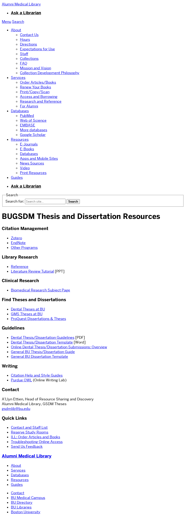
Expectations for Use (37, 49)
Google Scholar (33, 134)
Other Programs (24, 247)
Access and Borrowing (38, 96)
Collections (29, 58)
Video (25, 168)
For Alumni (29, 106)
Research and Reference (40, 101)
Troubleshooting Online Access (37, 441)
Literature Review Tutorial (32, 271)
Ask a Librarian (26, 13)
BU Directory (21, 502)
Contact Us (29, 34)
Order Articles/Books (38, 82)
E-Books (27, 149)
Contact (17, 493)
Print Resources (33, 172)
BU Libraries (21, 507)
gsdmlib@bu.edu (16, 408)
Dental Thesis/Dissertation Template (42, 342)
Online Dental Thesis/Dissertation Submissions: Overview (59, 347)
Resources (20, 139)
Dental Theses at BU (28, 309)
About (16, 30)
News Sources (32, 163)
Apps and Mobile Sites (39, 158)
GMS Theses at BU (26, 314)
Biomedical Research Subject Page (40, 290)
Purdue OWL (21, 380)
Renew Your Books (35, 87)
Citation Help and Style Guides (37, 375)
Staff (24, 53)
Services (18, 77)
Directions (28, 44)
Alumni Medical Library (26, 456)
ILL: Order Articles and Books (35, 437)
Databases (20, 111)
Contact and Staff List (29, 427)
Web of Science (33, 120)
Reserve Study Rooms (29, 432)
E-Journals (29, 144)
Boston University (25, 512)
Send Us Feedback (27, 446)
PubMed (27, 115)
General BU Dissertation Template (39, 356)
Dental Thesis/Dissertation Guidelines (42, 337)
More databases (33, 130)
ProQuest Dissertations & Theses (38, 318)
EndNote (18, 242)
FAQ (23, 63)
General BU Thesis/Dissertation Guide (43, 351)
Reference (19, 266)
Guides (17, 177)
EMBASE (27, 125)
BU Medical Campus (28, 497)
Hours (25, 39)
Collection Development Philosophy (49, 72)
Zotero (16, 238)
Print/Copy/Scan (34, 92)
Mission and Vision (35, 68)
